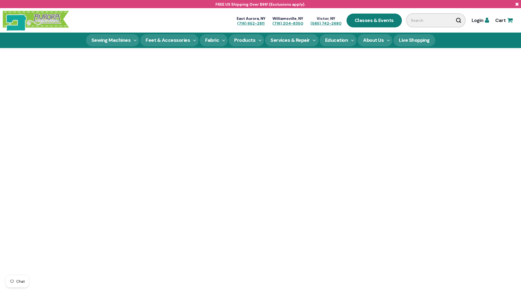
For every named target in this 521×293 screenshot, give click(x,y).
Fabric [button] (212, 40)
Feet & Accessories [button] (168, 40)
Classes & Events (374, 20)
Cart (503, 20)
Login (480, 20)
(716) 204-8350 (287, 23)
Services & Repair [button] (290, 40)
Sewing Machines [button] (111, 40)
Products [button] (244, 40)
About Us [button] (373, 40)
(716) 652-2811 (251, 23)
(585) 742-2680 (326, 23)
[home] (36, 20)
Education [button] (336, 40)
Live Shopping (414, 40)
